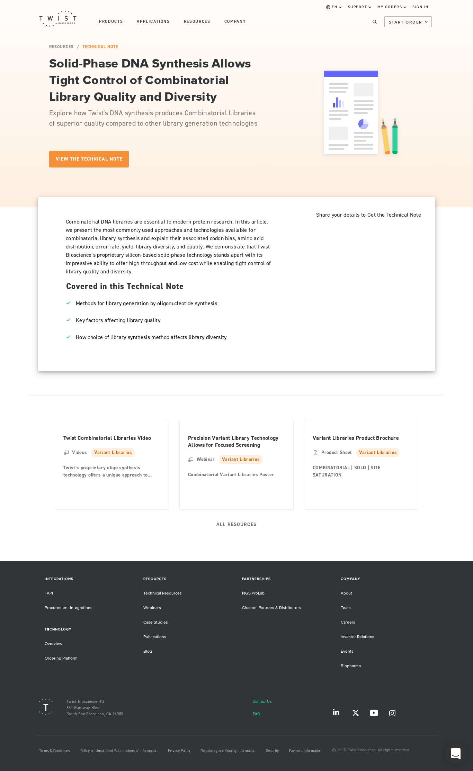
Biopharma (351, 666)
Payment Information (305, 751)
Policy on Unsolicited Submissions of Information (119, 751)
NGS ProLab (253, 593)
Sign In (420, 7)
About (346, 593)
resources (197, 21)
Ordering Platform (61, 658)
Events (347, 651)
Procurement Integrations (68, 607)
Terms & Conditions (54, 751)
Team (346, 607)
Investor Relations (357, 637)
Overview (53, 643)
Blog (147, 651)
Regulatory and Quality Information (228, 751)
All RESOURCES (236, 524)
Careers (348, 622)
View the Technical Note (89, 159)
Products (111, 21)
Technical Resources (162, 593)
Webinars (152, 607)
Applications (153, 21)
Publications (154, 637)
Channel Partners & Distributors (271, 607)
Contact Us (262, 701)
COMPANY (235, 21)
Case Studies (155, 622)
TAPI (49, 593)
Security (272, 751)
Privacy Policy (179, 751)
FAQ (256, 714)
